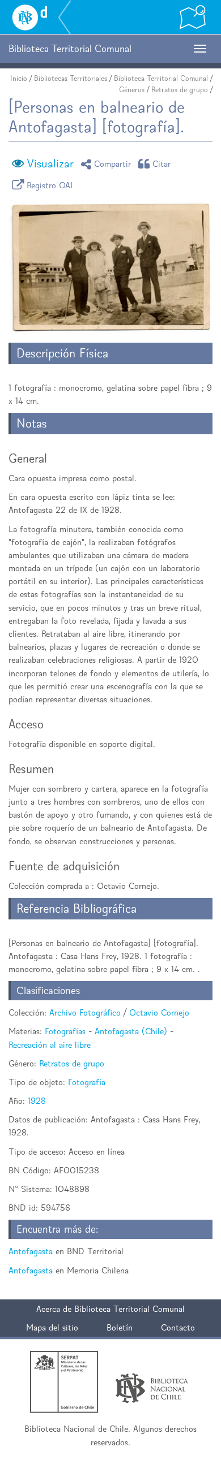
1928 (37, 1100)
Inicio (18, 78)
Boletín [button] (120, 1327)
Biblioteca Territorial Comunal (161, 78)
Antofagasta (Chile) (131, 1031)
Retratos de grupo (179, 89)
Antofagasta (30, 1251)
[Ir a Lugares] (192, 17)
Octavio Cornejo (159, 1012)
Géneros (131, 89)
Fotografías (65, 1031)
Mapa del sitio (52, 1327)
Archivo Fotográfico (85, 1012)
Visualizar (50, 163)
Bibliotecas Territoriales (70, 78)
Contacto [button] (178, 1327)
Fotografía (86, 1082)
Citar (162, 164)
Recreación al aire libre (49, 1044)
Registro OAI (49, 185)
